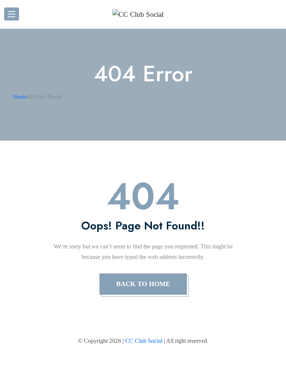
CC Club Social (143, 341)
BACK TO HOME (143, 284)
